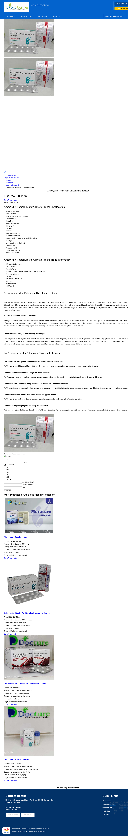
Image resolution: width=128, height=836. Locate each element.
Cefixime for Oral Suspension (17, 759)
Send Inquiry (11, 175)
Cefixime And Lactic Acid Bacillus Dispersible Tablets (27, 613)
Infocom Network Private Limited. (37, 831)
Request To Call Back (11, 178)
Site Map (105, 814)
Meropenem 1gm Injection (15, 537)
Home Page (11, 16)
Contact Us (56, 16)
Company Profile (26, 16)
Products (9, 183)
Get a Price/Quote (10, 200)
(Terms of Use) (44, 828)
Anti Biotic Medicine (13, 185)
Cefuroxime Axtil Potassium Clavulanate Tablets (25, 684)
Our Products (42, 16)
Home (8, 180)
